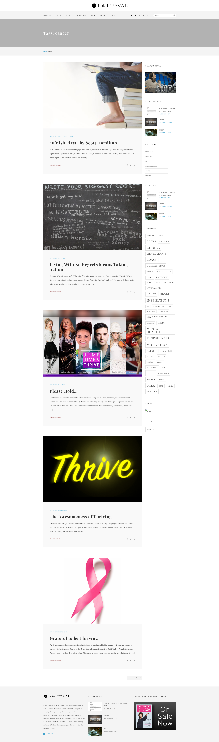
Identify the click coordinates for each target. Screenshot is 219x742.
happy (151, 294)
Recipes (148, 176)
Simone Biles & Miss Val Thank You (167, 110)
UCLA (151, 385)
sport (151, 379)
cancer (164, 241)
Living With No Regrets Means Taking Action (89, 267)
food (149, 283)
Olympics (166, 351)
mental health (153, 330)
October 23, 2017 (60, 258)
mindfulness (158, 338)
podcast (151, 356)
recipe (159, 362)
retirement (152, 367)
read (150, 361)
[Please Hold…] (92, 343)
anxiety (150, 236)
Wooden (152, 391)
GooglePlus (162, 90)
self (151, 373)
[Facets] (151, 132)
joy (148, 306)
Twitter (156, 90)
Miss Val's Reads (55, 136)
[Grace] (151, 122)
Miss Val (58, 165)
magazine (150, 323)
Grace (161, 119)
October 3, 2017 (60, 384)
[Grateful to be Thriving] (92, 591)
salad (163, 367)
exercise (162, 277)
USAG (161, 386)
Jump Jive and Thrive (162, 306)
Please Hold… (64, 391)
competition (156, 265)
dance (150, 277)
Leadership (149, 156)
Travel (162, 380)
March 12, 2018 (68, 136)
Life (51, 258)
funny (158, 283)
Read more (50, 733)
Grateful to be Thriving (74, 638)
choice (153, 248)
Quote (147, 171)
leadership (163, 311)
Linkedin (165, 90)
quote (161, 356)
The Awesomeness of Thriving (81, 516)
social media (163, 373)
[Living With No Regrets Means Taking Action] (92, 217)
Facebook (159, 90)
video (170, 386)
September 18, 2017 (61, 632)
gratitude (169, 283)
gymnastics (154, 288)
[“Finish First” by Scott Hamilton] (92, 95)
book (160, 236)
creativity (164, 271)
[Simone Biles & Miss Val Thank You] (151, 111)
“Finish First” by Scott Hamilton (83, 142)
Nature (151, 351)
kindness (151, 311)
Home (45, 51)
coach (152, 259)
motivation (157, 345)
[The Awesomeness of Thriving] (92, 469)
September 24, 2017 (61, 510)
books (151, 241)
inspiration (158, 300)
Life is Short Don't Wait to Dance (159, 317)
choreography (156, 254)
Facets (162, 130)
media (161, 323)
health (166, 293)
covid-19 (150, 272)
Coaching (149, 151)
